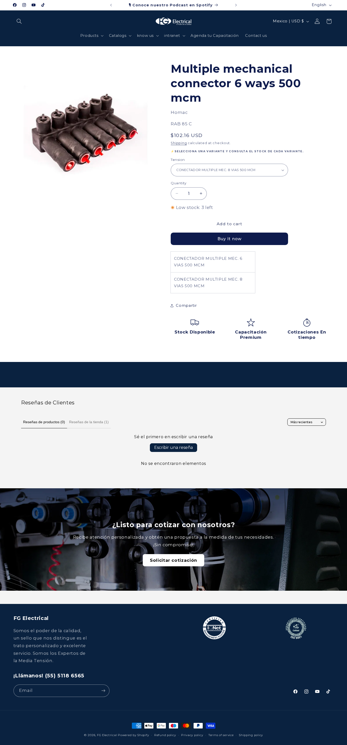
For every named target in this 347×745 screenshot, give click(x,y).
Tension (178, 160)
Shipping (179, 143)
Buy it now (229, 238)
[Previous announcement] (111, 5)
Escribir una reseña (173, 447)
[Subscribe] (103, 691)
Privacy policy (192, 735)
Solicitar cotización (173, 560)
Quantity (178, 183)
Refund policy (165, 735)
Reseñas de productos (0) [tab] (44, 422)
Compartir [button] (186, 305)
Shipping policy (251, 735)
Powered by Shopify (133, 735)
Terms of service (221, 735)
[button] (19, 21)
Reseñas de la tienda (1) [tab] (89, 422)
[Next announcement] (236, 5)
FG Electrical (107, 735)
